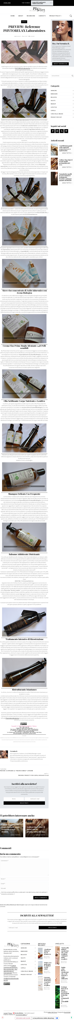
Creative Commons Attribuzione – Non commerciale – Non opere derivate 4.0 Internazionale (11, 969)
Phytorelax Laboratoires (12, 718)
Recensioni (31, 16)
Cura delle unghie (57, 114)
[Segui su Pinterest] (66, 131)
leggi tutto (15, 835)
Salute (53, 100)
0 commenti (32, 36)
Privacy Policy (55, 16)
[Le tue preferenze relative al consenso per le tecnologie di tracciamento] (71, 1017)
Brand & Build (67, 1012)
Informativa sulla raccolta (23, 1018)
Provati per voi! (56, 117)
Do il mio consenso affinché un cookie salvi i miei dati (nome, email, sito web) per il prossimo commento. (24, 893)
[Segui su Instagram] (57, 131)
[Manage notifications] (2, 1017)
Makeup (53, 104)
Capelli (24, 21)
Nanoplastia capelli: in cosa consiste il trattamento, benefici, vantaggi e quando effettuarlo (65, 177)
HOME (13, 16)
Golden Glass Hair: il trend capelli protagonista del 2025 (36, 829)
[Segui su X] (62, 131)
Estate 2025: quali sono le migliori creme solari (48, 966)
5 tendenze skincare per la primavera (47, 951)
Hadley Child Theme (52, 1012)
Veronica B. (18, 36)
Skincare (54, 90)
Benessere (54, 94)
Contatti (42, 16)
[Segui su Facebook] (53, 131)
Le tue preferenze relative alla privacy (43, 1018)
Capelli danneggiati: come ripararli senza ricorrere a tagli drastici (10, 828)
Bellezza (54, 97)
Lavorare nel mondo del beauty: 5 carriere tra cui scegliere (40, 3)
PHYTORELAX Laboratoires (22, 68)
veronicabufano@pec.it (21, 1014)
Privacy (10, 1013)
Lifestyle (54, 107)
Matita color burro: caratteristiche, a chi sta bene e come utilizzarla (64, 973)
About (20, 16)
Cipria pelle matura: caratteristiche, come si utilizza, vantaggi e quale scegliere (65, 953)
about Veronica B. (60, 63)
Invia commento (41, 897)
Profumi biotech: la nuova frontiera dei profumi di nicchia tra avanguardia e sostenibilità (65, 995)
